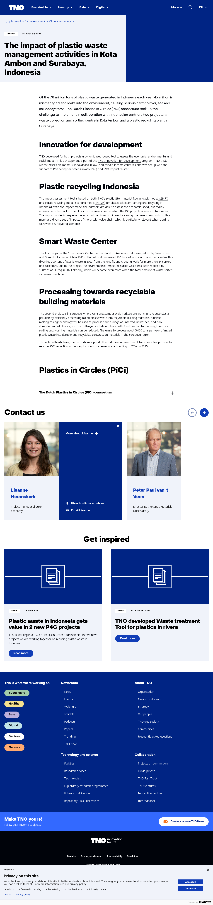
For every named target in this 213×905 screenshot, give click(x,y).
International (146, 801)
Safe (82, 7)
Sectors (14, 736)
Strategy (143, 706)
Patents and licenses (77, 793)
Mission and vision (149, 699)
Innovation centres (150, 793)
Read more (21, 654)
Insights (69, 714)
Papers (68, 729)
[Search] (190, 7)
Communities (146, 729)
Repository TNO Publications (81, 801)
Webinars (70, 706)
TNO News (70, 744)
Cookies (72, 856)
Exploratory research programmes (86, 786)
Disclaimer (133, 856)
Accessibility (114, 856)
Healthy (63, 7)
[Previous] (192, 412)
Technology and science (79, 755)
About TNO (143, 683)
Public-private (146, 771)
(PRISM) (100, 203)
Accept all (190, 882)
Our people (145, 714)
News (67, 691)
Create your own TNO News (187, 821)
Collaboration (145, 755)
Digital (100, 7)
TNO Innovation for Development (119, 160)
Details (7, 894)
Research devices (75, 771)
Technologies (72, 778)
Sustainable (39, 7)
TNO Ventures (147, 786)
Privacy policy (23, 894)
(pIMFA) (163, 198)
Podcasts (69, 721)
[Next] (204, 412)
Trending (70, 736)
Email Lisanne (80, 510)
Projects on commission (153, 763)
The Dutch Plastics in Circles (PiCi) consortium (75, 392)
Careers (14, 747)
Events (68, 699)
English (8, 869)
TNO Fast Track (147, 778)
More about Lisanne (79, 433)
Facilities (69, 763)
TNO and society (148, 721)
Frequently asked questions (155, 736)
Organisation (146, 691)
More (175, 7)
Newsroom (69, 683)
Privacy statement (92, 856)
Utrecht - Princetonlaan (87, 503)
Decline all (190, 888)
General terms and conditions (103, 865)
